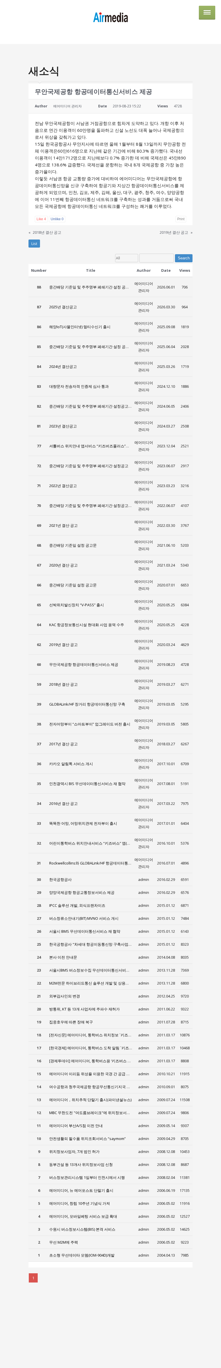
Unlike (57, 219)
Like (41, 219)
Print (180, 219)
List (34, 243)
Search (184, 258)
